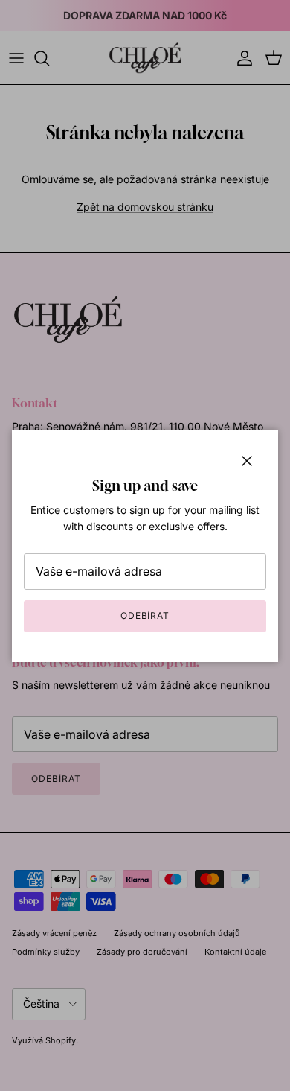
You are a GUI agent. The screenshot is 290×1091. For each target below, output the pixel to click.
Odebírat (145, 615)
